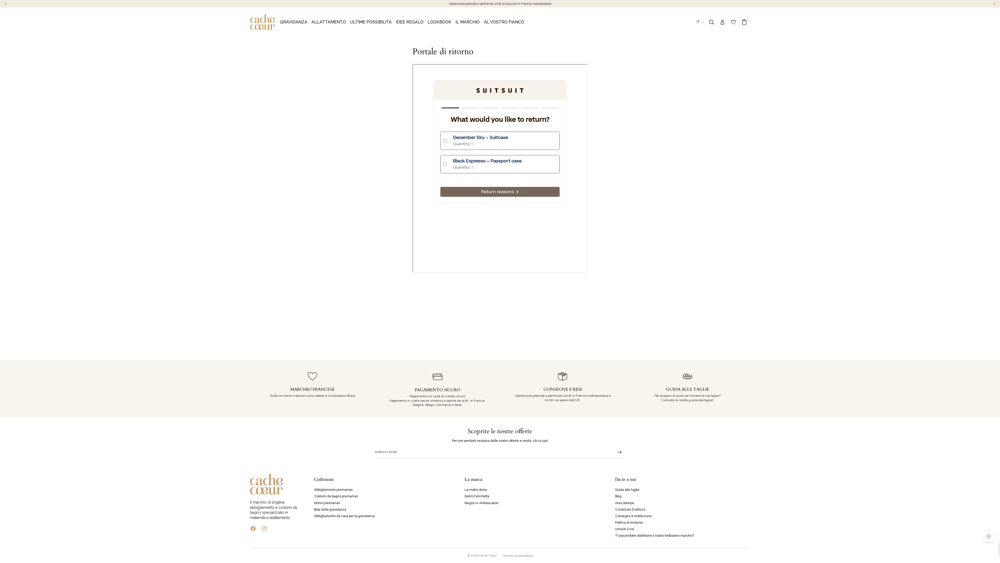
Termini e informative (518, 556)
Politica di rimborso (629, 522)
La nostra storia (476, 490)
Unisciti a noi (624, 529)
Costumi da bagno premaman (336, 496)
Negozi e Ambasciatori (481, 503)
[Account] (722, 22)
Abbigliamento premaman (333, 490)
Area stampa (624, 503)
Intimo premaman (327, 503)
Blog (618, 496)
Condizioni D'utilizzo (630, 509)
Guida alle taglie (627, 490)
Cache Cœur (488, 555)
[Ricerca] (711, 22)
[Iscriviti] (619, 452)
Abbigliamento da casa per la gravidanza (344, 516)
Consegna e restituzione (633, 516)
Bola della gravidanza (330, 509)
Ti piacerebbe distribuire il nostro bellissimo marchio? (654, 535)
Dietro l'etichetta (477, 496)
